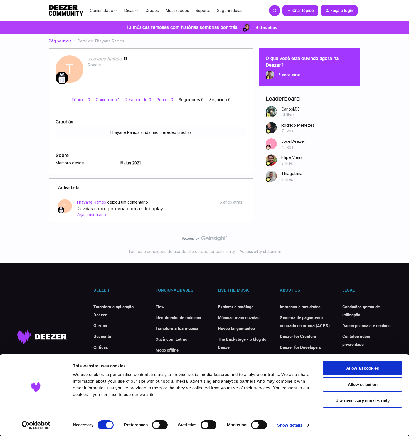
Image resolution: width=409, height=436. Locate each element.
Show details (289, 425)
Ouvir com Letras (171, 339)
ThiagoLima (291, 173)
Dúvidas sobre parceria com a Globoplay (119, 208)
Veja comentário (91, 214)
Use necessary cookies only (363, 400)
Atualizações (177, 10)
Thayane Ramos (104, 58)
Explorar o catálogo (235, 306)
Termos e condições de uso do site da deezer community (181, 251)
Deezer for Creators (298, 336)
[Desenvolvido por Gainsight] (204, 240)
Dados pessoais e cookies (366, 325)
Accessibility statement (260, 251)
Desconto (102, 336)
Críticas (100, 347)
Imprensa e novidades (300, 306)
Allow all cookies (362, 368)
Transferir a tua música (177, 328)
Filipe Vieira (292, 157)
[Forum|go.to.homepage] (66, 10)
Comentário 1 (108, 99)
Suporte (203, 10)
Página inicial (60, 41)
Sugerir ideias (229, 10)
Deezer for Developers (300, 347)
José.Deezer (293, 141)
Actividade (68, 187)
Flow (160, 306)
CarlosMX (290, 109)
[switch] (160, 424)
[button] (300, 10)
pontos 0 (165, 99)
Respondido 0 (138, 99)
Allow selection (363, 384)
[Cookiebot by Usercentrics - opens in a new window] (36, 425)
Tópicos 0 (81, 99)
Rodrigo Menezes (297, 125)
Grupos (152, 10)
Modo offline (167, 350)
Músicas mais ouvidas (239, 317)
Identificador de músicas (178, 317)
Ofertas (100, 325)
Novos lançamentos (236, 328)
